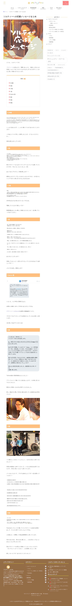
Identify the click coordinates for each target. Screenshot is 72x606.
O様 (11, 86)
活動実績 (51, 41)
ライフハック (62, 64)
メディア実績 (52, 39)
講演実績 (51, 37)
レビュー (36, 575)
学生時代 (51, 25)
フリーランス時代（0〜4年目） (56, 29)
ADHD (50, 50)
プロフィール (10, 67)
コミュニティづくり (54, 55)
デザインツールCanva (12, 311)
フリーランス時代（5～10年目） (57, 31)
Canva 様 (12, 94)
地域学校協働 (59, 67)
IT (57, 50)
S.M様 (12, 83)
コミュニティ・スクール (56, 60)
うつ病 (50, 52)
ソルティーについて (36, 566)
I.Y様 (11, 88)
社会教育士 (51, 79)
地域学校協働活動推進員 (53, 70)
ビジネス (51, 64)
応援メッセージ (54, 23)
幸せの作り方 (54, 76)
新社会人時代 (52, 27)
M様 (11, 102)
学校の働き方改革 (55, 73)
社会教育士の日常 (39, 604)
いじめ (64, 50)
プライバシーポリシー (36, 595)
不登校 (50, 67)
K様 (11, 97)
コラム (50, 35)
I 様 (11, 91)
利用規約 (52, 601)
